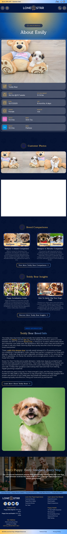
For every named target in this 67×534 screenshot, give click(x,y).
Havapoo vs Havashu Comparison (50, 249)
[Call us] (60, 8)
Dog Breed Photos (31, 492)
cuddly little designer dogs (16, 350)
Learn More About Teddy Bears (16, 384)
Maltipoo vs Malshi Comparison (17, 249)
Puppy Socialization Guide (17, 298)
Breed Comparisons (53, 503)
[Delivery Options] (57, 2)
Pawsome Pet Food (53, 516)
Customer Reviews (30, 499)
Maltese (14, 340)
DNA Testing (51, 518)
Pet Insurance (51, 512)
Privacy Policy (57, 531)
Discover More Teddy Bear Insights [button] (32, 315)
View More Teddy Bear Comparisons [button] (32, 265)
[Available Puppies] (7, 8)
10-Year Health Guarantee (54, 510)
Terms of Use (43, 531)
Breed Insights (51, 501)
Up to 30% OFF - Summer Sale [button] (11, 1)
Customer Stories (30, 503)
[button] (61, 2)
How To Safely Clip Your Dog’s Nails (50, 299)
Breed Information (52, 499)
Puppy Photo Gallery (18, 492)
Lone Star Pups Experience (34, 497)
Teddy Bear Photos (44, 492)
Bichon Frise (28, 342)
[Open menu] (3, 8)
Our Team (27, 505)
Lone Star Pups (5, 492)
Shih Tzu (26, 340)
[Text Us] (64, 8)
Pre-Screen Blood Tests (54, 514)
